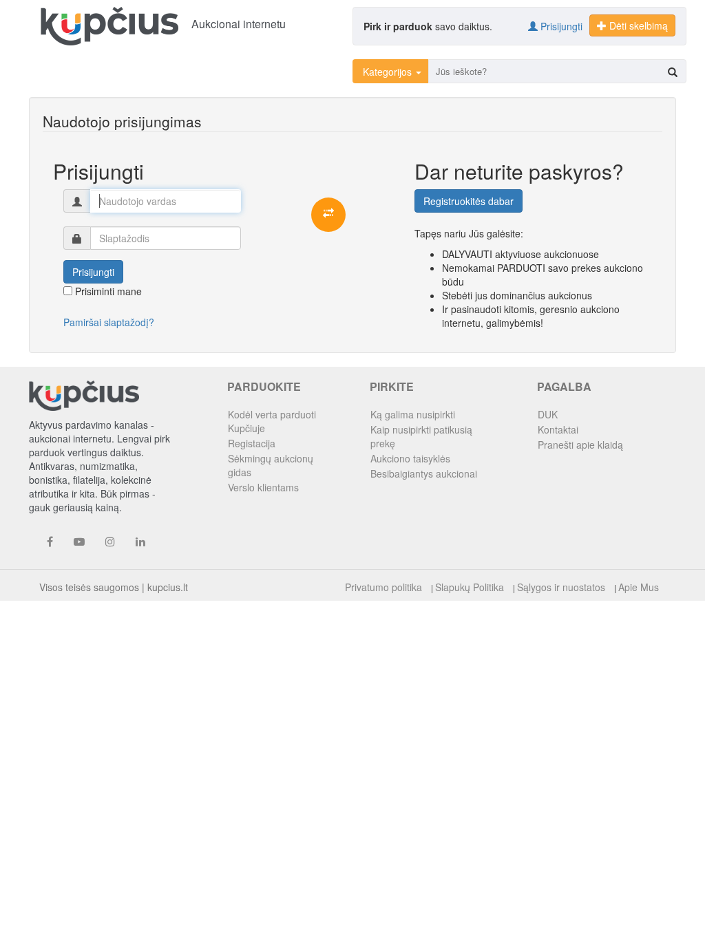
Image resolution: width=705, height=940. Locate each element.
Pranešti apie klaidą (580, 444)
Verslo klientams (263, 487)
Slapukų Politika (469, 587)
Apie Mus (638, 587)
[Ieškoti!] (672, 72)
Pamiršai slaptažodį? (108, 322)
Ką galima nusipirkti (412, 414)
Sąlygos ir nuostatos (561, 587)
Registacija (251, 443)
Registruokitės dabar (468, 201)
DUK (548, 414)
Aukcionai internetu (238, 24)
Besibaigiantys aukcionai (423, 473)
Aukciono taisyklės (410, 458)
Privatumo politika (383, 587)
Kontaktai (558, 429)
